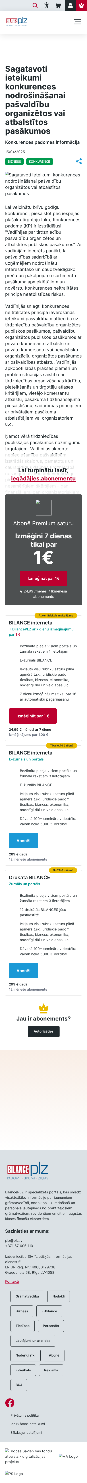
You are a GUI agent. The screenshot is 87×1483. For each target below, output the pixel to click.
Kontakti (12, 1281)
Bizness (22, 1311)
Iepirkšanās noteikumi (27, 1424)
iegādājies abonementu (43, 478)
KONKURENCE (39, 161)
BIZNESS (31, 41)
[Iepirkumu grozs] (58, 5)
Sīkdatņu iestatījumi (26, 1432)
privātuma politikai (43, 1123)
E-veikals (23, 1370)
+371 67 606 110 (19, 1246)
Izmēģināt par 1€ (44, 578)
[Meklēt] (35, 5)
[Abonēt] (81, 5)
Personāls (51, 1326)
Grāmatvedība (27, 1296)
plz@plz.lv (14, 1240)
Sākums (11, 41)
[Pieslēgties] (70, 5)
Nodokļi (58, 1296)
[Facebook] (43, 1403)
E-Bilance (49, 1311)
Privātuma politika (24, 1415)
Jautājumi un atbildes (33, 1341)
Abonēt (24, 840)
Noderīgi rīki (25, 1355)
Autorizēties (44, 1031)
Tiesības (22, 1326)
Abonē (54, 1355)
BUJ (19, 1385)
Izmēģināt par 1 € (33, 716)
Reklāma (51, 1370)
